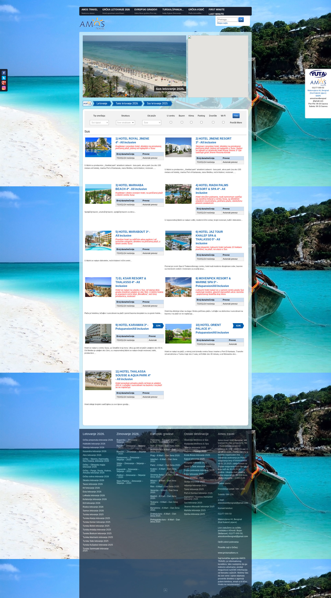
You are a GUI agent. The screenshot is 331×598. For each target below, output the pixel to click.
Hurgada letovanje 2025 (195, 463)
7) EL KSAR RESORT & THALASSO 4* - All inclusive (131, 282)
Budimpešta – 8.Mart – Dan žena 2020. (163, 450)
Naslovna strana (88, 13)
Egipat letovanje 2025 (194, 459)
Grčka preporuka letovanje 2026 (98, 440)
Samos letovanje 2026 (93, 510)
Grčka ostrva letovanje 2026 (96, 476)
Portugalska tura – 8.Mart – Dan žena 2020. (165, 520)
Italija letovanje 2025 (194, 478)
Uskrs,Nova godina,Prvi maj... (146, 13)
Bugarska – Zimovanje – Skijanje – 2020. (128, 441)
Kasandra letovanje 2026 (94, 451)
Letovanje (102, 103)
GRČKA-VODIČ (196, 9)
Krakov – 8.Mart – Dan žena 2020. (163, 470)
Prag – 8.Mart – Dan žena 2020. (165, 455)
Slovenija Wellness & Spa (196, 440)
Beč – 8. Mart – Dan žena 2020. (165, 446)
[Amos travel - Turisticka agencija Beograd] (318, 85)
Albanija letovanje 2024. (195, 485)
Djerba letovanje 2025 (194, 514)
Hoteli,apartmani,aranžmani (113, 13)
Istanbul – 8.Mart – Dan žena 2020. (163, 460)
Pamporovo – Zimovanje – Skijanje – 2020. (129, 458)
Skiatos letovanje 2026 (93, 480)
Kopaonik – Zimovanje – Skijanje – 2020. (128, 470)
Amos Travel (90, 9)
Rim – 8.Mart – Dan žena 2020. (164, 486)
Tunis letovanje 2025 (194, 489)
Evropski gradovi (145, 9)
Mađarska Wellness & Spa (196, 444)
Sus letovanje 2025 (193, 503)
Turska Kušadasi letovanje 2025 (98, 545)
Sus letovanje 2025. (157, 103)
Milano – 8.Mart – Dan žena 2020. (163, 481)
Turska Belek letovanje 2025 (96, 526)
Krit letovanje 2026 (91, 503)
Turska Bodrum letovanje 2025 (97, 533)
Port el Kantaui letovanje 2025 (198, 493)
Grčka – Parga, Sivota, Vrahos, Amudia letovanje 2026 (97, 471)
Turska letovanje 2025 (93, 514)
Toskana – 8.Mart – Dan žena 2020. (164, 503)
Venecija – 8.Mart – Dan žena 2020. (164, 491)
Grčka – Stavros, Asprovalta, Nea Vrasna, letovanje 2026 (96, 460)
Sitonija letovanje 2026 (93, 447)
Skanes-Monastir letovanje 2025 (199, 506)
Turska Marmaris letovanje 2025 (98, 537)
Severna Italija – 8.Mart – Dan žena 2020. (164, 476)
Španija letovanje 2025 (195, 447)
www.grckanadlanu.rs (228, 553)
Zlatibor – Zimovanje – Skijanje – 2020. (131, 476)
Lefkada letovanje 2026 (94, 495)
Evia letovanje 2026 (92, 492)
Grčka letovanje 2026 (116, 9)
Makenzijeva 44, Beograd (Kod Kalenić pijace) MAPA (318, 93)
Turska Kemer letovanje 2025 (96, 522)
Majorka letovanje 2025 (195, 451)
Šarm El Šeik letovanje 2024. (197, 466)
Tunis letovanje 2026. (127, 103)
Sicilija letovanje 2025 (194, 482)
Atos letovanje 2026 (92, 455)
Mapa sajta (222, 23)
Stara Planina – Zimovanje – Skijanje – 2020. (130, 482)
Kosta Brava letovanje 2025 (197, 455)
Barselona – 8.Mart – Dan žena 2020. (164, 509)
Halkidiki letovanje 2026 (94, 444)
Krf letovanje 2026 (91, 488)
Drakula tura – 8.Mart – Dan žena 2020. (163, 515)
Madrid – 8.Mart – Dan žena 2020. (163, 497)
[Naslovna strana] (87, 103)
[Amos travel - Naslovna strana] (92, 29)
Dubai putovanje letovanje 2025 (199, 470)
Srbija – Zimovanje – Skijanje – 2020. (131, 464)
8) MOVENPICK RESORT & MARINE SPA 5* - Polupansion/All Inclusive (213, 282)
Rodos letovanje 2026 (93, 507)
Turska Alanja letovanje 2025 (96, 518)
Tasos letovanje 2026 (93, 484)
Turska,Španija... (173, 9)
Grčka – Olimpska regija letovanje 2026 (94, 466)
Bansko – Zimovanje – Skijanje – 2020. (131, 447)
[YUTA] (318, 77)
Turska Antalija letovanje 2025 (97, 529)
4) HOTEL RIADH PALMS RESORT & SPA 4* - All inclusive (212, 189)
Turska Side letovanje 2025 (95, 541)
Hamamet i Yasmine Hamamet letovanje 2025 (198, 498)
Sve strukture (124, 122)
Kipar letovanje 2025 (194, 474)
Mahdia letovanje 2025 (195, 510)
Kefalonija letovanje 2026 (95, 499)
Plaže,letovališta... (195, 13)
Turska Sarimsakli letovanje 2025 (96, 549)
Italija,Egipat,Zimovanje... (172, 13)
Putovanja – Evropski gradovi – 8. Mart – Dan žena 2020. (164, 441)
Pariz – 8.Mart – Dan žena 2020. (165, 465)
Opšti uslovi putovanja (228, 542)
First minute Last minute (217, 11)
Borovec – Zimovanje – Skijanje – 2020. (131, 452)
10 (152, 95)
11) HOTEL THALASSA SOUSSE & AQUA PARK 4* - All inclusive (133, 375)
